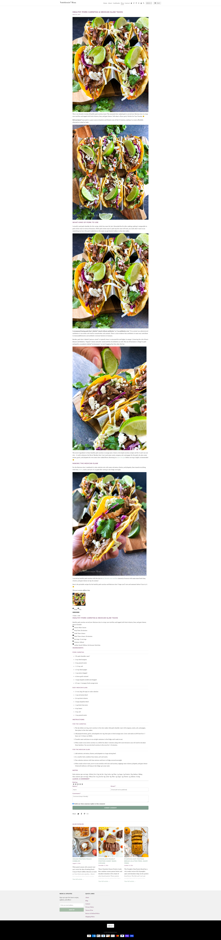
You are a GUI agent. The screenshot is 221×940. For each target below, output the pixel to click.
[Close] (132, 431)
